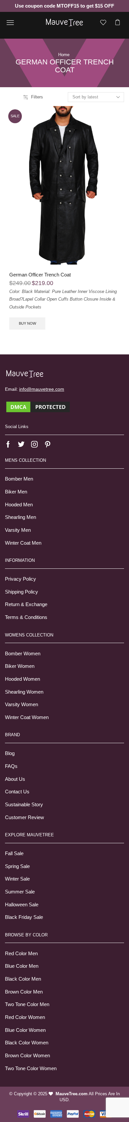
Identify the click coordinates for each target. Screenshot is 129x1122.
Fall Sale (14, 853)
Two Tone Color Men (27, 1004)
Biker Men (16, 491)
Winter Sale (17, 879)
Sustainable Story (24, 804)
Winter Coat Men (23, 543)
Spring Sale (17, 866)
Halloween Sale (21, 904)
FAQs (11, 766)
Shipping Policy (21, 592)
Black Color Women (26, 1042)
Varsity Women (21, 704)
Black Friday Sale (24, 917)
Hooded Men (19, 504)
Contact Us (17, 791)
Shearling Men (20, 517)
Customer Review (24, 817)
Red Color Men (21, 953)
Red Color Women (25, 1017)
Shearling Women (24, 692)
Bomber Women (22, 653)
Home (63, 54)
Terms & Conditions (26, 617)
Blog (10, 753)
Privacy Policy (20, 579)
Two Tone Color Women (31, 1068)
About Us (15, 779)
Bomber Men (19, 479)
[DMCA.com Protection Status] (38, 406)
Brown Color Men (24, 992)
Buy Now (27, 323)
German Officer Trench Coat (40, 274)
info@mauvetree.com (41, 389)
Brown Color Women (27, 1055)
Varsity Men (18, 530)
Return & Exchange (26, 604)
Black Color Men (23, 979)
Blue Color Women (25, 1030)
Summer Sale (20, 891)
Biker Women (19, 666)
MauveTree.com (72, 1093)
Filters (37, 96)
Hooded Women (22, 679)
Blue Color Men (21, 966)
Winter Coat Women (27, 717)
